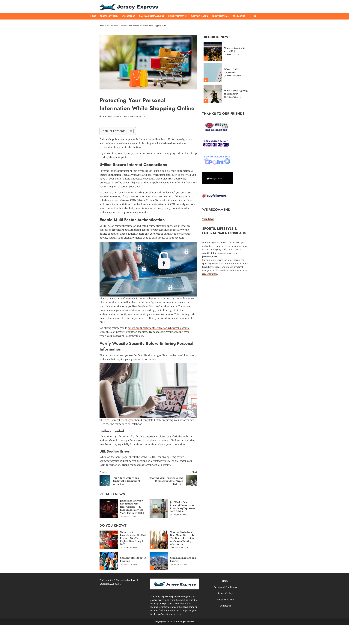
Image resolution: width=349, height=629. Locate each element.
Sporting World (109, 16)
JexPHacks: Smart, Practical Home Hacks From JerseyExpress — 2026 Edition (159, 508)
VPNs (133, 200)
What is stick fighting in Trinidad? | (213, 94)
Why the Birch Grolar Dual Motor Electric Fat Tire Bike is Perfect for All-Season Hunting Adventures (159, 540)
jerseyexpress (209, 273)
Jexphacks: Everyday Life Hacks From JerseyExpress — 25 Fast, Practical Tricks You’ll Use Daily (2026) (109, 508)
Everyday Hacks (199, 16)
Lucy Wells (106, 116)
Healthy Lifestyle (177, 16)
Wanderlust (128, 16)
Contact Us (239, 16)
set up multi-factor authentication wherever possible (158, 328)
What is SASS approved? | (213, 72)
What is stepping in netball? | (213, 51)
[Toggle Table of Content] (130, 131)
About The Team (220, 16)
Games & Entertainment (151, 16)
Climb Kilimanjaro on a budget (159, 561)
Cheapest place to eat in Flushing (109, 561)
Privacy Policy (225, 593)
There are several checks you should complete (126, 420)
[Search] (255, 16)
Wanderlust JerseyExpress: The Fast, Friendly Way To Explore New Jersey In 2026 (109, 540)
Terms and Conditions (225, 586)
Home (93, 16)
